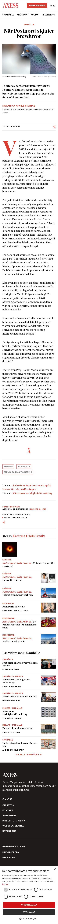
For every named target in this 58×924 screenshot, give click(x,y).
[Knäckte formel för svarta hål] (29, 554)
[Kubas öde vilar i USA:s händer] (29, 697)
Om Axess (8, 805)
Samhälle (8, 15)
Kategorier (9, 831)
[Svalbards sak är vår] (29, 638)
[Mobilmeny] (53, 5)
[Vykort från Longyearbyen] (29, 592)
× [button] (55, 869)
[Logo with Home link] (10, 5)
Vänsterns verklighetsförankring (32, 493)
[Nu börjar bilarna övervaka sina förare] (29, 664)
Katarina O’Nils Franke (18, 106)
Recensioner (49, 15)
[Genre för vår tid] (29, 577)
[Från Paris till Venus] (29, 607)
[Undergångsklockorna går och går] (29, 744)
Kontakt (7, 810)
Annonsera (9, 815)
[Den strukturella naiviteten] (29, 729)
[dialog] (29, 895)
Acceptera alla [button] (29, 905)
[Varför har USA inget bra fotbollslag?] (29, 681)
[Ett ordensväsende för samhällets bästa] (29, 623)
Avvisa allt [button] (29, 912)
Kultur (35, 15)
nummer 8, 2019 (38, 509)
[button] (29, 919)
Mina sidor (8, 857)
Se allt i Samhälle (27, 754)
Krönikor (22, 15)
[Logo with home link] (29, 775)
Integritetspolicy (13, 821)
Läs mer (5, 884)
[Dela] (54, 126)
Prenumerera (37, 5)
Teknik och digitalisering (18, 472)
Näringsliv (24, 466)
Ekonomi (8, 466)
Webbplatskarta (13, 826)
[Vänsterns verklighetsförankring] (29, 713)
